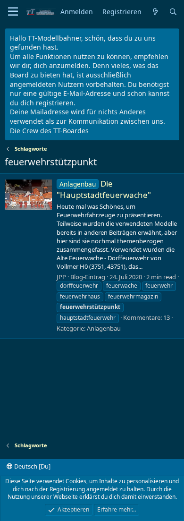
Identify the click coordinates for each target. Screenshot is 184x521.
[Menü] (13, 12)
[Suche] (173, 12)
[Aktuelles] (155, 12)
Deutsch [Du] (31, 466)
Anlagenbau (104, 328)
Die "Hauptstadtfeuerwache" (104, 189)
